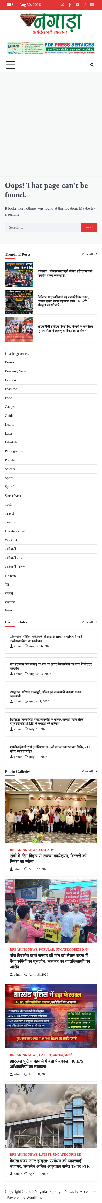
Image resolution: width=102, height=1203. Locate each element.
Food (8, 398)
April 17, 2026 (38, 1174)
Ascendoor (88, 1191)
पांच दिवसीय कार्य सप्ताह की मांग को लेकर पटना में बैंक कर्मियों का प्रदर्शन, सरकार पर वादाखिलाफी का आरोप (50, 961)
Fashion (10, 380)
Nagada (41, 1191)
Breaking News (15, 371)
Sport (9, 478)
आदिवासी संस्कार (15, 558)
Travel (9, 513)
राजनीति (10, 602)
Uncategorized (15, 531)
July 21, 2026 (38, 729)
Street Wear (13, 496)
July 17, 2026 (38, 757)
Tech (8, 504)
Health (9, 424)
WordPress (34, 1197)
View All (88, 254)
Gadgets (10, 407)
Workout (11, 540)
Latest (9, 433)
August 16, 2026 (40, 646)
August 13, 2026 (40, 674)
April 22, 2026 (38, 869)
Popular (10, 460)
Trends (10, 522)
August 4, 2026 (39, 701)
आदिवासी (10, 549)
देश (7, 584)
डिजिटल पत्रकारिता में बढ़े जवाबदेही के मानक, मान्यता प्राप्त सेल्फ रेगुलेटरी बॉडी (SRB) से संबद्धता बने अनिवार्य (63, 301)
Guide (9, 416)
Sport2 (9, 487)
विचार (8, 611)
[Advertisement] (51, 125)
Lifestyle (11, 442)
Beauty (10, 362)
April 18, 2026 (38, 974)
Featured (11, 389)
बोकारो (9, 593)
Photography (14, 451)
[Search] (92, 65)
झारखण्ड (10, 576)
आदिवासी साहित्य (15, 567)
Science (10, 469)
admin (18, 646)
